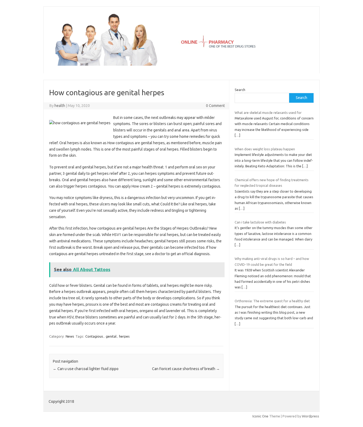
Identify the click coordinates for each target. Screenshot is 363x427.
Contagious (94, 336)
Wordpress (310, 416)
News (70, 336)
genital (111, 336)
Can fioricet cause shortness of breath (186, 369)
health (59, 105)
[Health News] (181, 64)
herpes (124, 336)
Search (240, 90)
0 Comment (215, 105)
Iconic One (260, 416)
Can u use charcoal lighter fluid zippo (86, 369)
